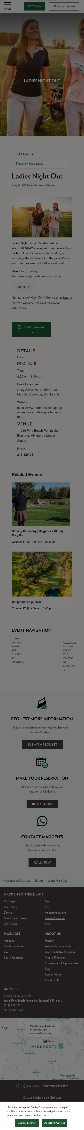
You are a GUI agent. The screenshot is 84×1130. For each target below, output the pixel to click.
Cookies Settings (27, 1122)
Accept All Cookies (54, 1122)
